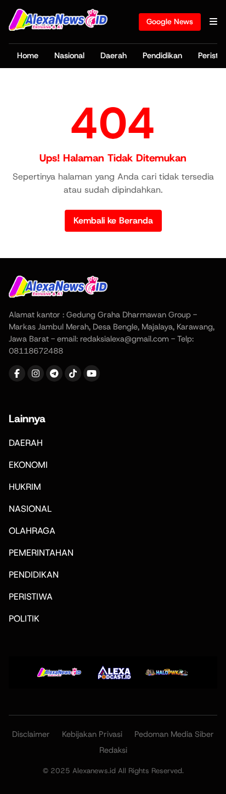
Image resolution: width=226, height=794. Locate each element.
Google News (169, 21)
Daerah (113, 55)
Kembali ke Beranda (113, 220)
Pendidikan (162, 55)
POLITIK (24, 618)
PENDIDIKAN (34, 574)
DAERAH (26, 443)
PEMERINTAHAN (41, 552)
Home (27, 55)
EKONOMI (28, 465)
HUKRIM (25, 487)
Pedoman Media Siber (174, 734)
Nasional (69, 55)
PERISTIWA (31, 596)
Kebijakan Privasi (92, 734)
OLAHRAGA (32, 530)
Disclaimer (31, 734)
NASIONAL (30, 509)
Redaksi (113, 750)
